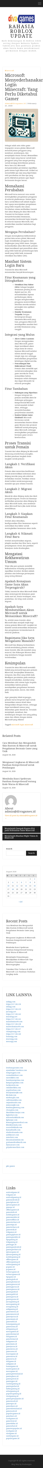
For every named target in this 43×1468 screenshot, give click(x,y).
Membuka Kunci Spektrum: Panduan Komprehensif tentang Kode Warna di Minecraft (19, 781)
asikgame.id (11, 1364)
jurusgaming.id (12, 1302)
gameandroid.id (12, 1200)
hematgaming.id (13, 1324)
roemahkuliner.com (14, 1075)
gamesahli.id (11, 1322)
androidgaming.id (13, 1197)
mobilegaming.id (13, 1257)
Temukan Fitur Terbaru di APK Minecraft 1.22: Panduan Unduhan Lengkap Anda (20, 971)
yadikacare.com (12, 1135)
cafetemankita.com (14, 1100)
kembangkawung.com (15, 1107)
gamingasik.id (12, 1292)
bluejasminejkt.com (14, 1093)
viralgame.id (11, 1433)
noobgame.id (11, 1431)
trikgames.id (11, 1232)
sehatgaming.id (12, 1391)
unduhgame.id (12, 1436)
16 (35, 886)
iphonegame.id (12, 1252)
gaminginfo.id (12, 1279)
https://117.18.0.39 (13, 1009)
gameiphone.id (12, 1202)
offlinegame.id (12, 1259)
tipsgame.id (11, 1277)
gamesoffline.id (12, 1220)
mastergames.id (12, 1369)
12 (17, 886)
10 (8, 886)
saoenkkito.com (12, 1078)
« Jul (20, 902)
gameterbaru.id (12, 1227)
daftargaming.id (12, 1389)
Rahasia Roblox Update (21, 31)
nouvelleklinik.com (14, 1127)
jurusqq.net (11, 1012)
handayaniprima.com (15, 1080)
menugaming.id (12, 1304)
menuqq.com (11, 1041)
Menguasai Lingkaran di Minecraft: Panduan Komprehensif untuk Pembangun (20, 765)
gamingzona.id (12, 1299)
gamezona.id (11, 1351)
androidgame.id (12, 1192)
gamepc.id (10, 1207)
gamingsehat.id (12, 1386)
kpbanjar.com (11, 1120)
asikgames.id (11, 1341)
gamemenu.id (12, 1349)
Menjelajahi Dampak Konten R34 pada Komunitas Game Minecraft (20, 829)
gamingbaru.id (12, 1376)
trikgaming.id (11, 1242)
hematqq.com (11, 1036)
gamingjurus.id (12, 1287)
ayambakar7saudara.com (16, 1070)
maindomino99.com (14, 1022)
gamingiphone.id (13, 1235)
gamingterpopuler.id (15, 1399)
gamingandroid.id (13, 1247)
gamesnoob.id (12, 1401)
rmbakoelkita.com (13, 1088)
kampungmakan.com (14, 1083)
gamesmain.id (12, 1319)
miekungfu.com (12, 1098)
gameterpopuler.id (14, 1428)
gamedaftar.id (12, 1423)
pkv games (10, 1166)
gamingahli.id (12, 1294)
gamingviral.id (12, 1379)
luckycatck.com (12, 1085)
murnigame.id (12, 1354)
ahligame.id (11, 1361)
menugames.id (12, 1331)
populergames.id (13, 1414)
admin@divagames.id (15, 103)
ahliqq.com (10, 1007)
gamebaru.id (11, 1416)
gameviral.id (11, 1421)
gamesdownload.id (14, 1409)
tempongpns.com (13, 1073)
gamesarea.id (11, 1356)
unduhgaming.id (13, 1384)
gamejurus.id (11, 1346)
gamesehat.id (11, 1426)
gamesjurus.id (12, 1317)
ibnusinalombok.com (15, 1140)
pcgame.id (10, 1267)
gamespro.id (11, 1404)
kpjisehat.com (12, 1115)
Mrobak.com (11, 1095)
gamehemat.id (12, 1339)
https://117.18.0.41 (13, 1019)
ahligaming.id (12, 1329)
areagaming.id (12, 1307)
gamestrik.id (11, 1230)
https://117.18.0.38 (13, 1024)
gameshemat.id (12, 1334)
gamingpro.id (11, 1381)
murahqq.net (11, 1017)
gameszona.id (12, 1327)
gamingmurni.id (13, 1284)
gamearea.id (11, 1359)
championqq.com (13, 1031)
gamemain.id (11, 1344)
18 (13, 889)
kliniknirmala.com (14, 1125)
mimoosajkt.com (12, 1105)
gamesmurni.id (12, 1314)
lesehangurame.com (14, 1068)
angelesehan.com (13, 1090)
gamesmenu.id (12, 1312)
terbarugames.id (13, 1274)
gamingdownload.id (14, 1374)
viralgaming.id (12, 1396)
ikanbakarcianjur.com (15, 1112)
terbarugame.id (12, 1272)
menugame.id (12, 1371)
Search (9, 849)
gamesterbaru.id (13, 1222)
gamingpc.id (11, 1245)
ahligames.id (11, 1336)
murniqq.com (11, 1039)
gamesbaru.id (12, 1406)
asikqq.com (10, 1002)
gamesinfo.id (11, 1212)
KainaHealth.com (13, 1130)
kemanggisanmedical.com (17, 1122)
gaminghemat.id (13, 1282)
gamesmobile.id (12, 1217)
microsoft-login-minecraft (22, 725)
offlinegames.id (12, 1210)
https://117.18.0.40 (13, 1034)
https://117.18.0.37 (13, 1029)
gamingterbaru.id (13, 1249)
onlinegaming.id (13, 1264)
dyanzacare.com (13, 1145)
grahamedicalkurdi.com (16, 1142)
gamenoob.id (11, 1411)
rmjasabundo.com (13, 1102)
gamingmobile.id (13, 1237)
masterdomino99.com (15, 1027)
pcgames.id (10, 1269)
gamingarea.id (12, 1297)
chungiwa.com (12, 1110)
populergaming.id (13, 1394)
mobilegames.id (12, 1215)
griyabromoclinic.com (15, 1147)
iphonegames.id (12, 1205)
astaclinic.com (12, 1137)
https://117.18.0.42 (13, 1014)
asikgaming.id (12, 1309)
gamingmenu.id (12, 1289)
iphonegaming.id (13, 1254)
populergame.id (12, 1438)
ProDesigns (27, 1464)
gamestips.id (11, 1225)
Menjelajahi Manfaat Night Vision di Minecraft (21, 837)
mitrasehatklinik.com (15, 1117)
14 (26, 886)
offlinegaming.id (13, 1262)
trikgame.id (11, 1195)
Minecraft (9, 70)
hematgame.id (12, 1366)
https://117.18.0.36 (13, 1004)
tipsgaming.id (12, 1240)
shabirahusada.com (14, 1132)
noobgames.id (12, 1418)
